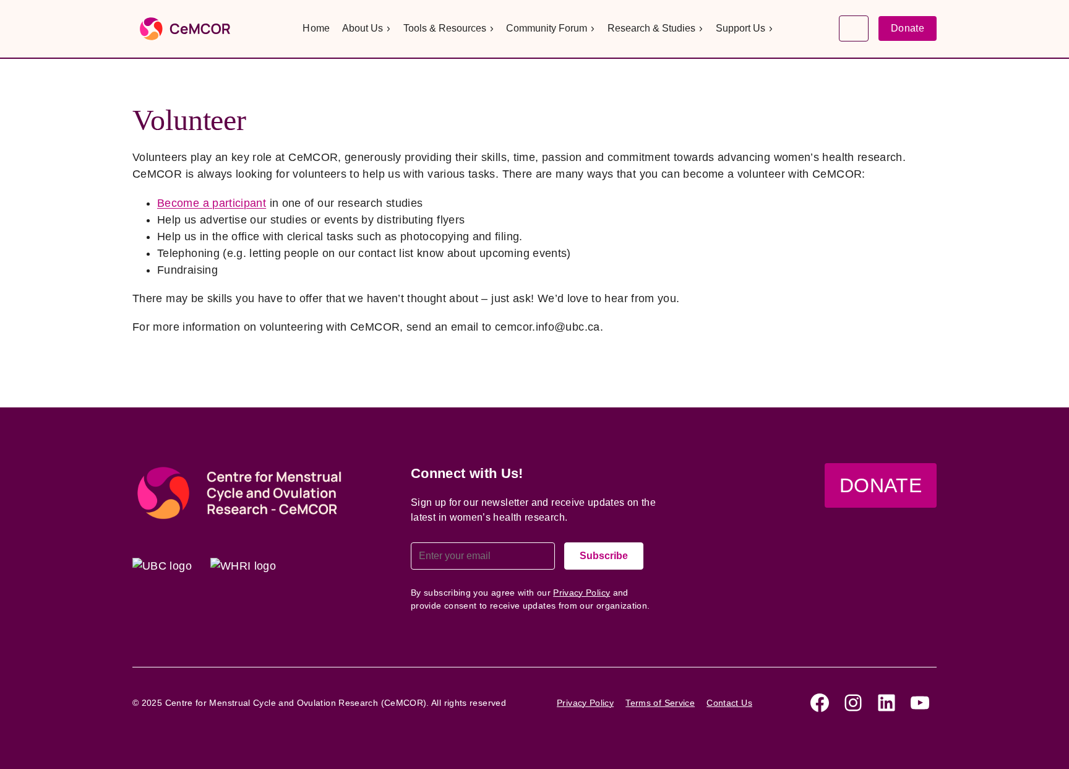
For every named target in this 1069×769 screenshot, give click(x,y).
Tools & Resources (444, 28)
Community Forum (546, 28)
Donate (907, 28)
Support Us (740, 28)
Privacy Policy (581, 592)
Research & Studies (651, 28)
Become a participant (211, 203)
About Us (362, 28)
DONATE (880, 485)
